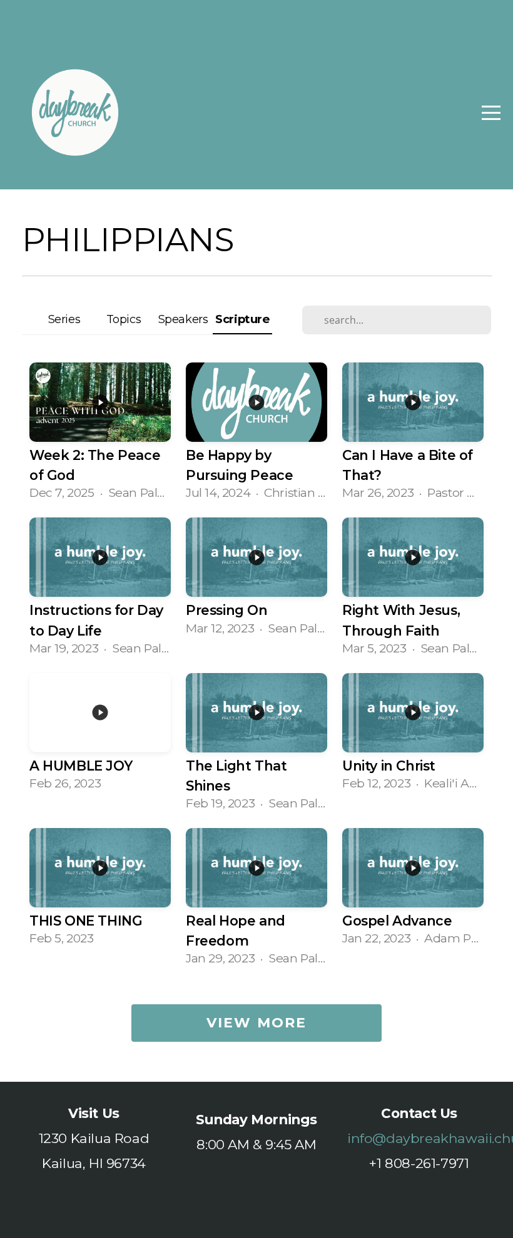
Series (64, 319)
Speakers (183, 319)
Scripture (242, 319)
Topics (123, 319)
